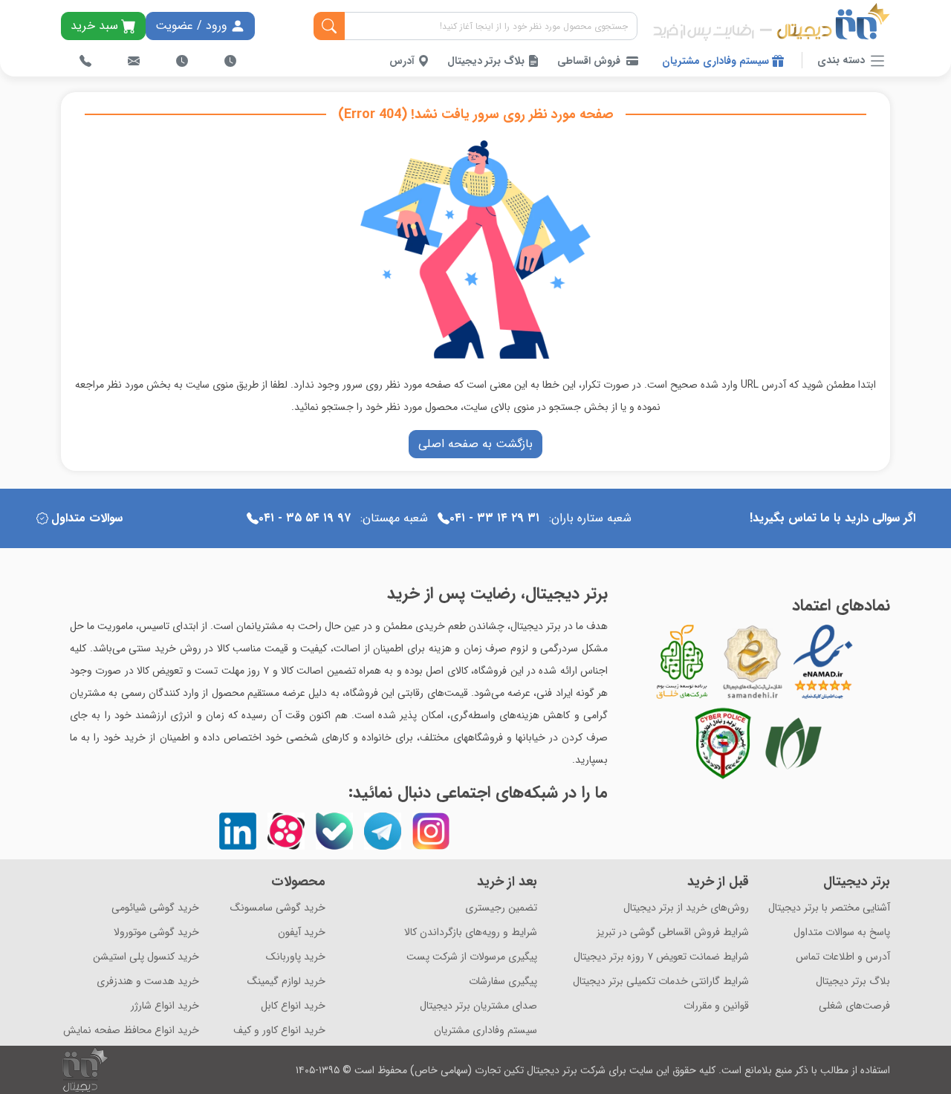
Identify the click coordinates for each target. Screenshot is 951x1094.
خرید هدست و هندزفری (148, 981)
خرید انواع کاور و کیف (279, 1030)
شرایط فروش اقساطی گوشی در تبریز (673, 932)
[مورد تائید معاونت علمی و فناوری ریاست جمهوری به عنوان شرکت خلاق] (682, 662)
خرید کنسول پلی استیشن (146, 957)
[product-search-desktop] (329, 26)
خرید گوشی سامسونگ (277, 908)
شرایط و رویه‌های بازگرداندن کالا (470, 932)
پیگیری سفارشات (503, 981)
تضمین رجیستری (501, 908)
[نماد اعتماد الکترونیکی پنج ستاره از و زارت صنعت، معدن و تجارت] (823, 662)
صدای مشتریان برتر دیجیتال (478, 1006)
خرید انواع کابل (293, 1006)
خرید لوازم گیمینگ (286, 981)
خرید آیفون (301, 932)
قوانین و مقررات (716, 1006)
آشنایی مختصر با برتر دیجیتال (829, 908)
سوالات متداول (87, 518)
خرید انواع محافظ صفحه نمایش (131, 1030)
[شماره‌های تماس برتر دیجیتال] (85, 61)
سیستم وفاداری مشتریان (717, 61)
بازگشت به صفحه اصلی (475, 443)
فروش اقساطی (588, 61)
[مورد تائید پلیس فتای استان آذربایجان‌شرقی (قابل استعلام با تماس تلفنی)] (722, 743)
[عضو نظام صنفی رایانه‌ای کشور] (793, 743)
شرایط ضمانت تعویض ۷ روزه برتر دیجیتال (661, 957)
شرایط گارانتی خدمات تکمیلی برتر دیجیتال (661, 981)
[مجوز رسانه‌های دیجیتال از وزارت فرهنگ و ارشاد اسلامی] (752, 662)
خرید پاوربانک (295, 957)
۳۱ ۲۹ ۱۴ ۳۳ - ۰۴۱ (494, 518)
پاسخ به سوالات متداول (841, 932)
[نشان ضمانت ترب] (864, 662)
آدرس (403, 61)
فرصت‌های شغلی (854, 1006)
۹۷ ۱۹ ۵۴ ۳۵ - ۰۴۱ (305, 518)
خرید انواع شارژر (165, 1006)
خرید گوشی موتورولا (156, 932)
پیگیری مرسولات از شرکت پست (471, 957)
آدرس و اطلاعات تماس (843, 957)
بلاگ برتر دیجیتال (487, 61)
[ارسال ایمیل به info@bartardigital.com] (134, 61)
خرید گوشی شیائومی (155, 908)
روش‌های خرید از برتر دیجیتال (686, 908)
